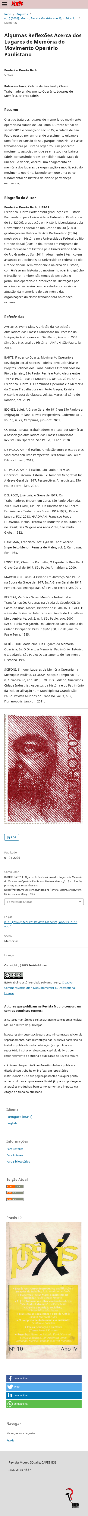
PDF (13, 837)
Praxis (10, 1440)
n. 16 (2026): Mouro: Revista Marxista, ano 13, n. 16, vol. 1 (40, 18)
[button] (44, 1378)
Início (7, 14)
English (11, 1123)
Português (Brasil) (19, 1117)
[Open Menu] (4, 4)
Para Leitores (14, 1149)
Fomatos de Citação (19, 902)
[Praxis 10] (44, 1358)
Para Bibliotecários (18, 1161)
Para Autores (14, 1155)
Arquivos (22, 14)
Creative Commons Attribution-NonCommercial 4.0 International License (39, 988)
